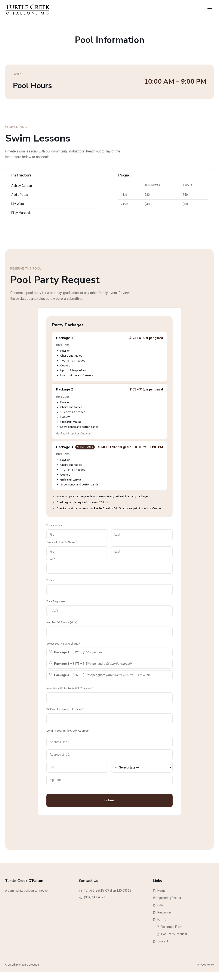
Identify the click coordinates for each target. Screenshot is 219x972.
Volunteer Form (171, 926)
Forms (161, 919)
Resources (164, 912)
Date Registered (56, 601)
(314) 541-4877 (94, 897)
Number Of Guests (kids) (61, 622)
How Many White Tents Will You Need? (70, 688)
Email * (50, 559)
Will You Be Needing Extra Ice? (65, 709)
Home (161, 890)
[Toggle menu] (209, 10)
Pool (160, 905)
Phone (50, 580)
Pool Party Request (174, 934)
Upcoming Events (169, 898)
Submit (109, 800)
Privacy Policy (205, 964)
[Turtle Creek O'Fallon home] (27, 10)
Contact (162, 941)
